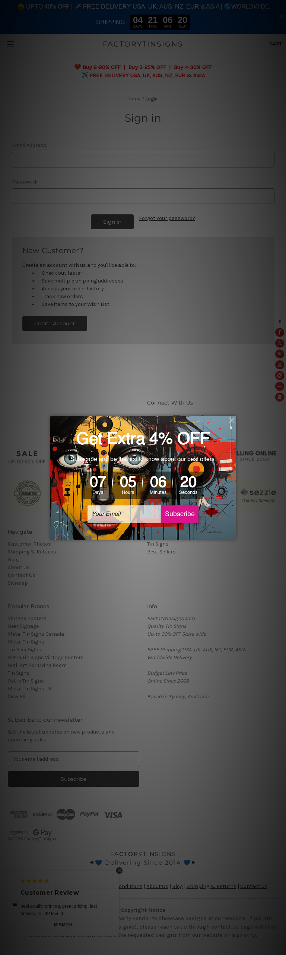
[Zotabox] (231, 533)
